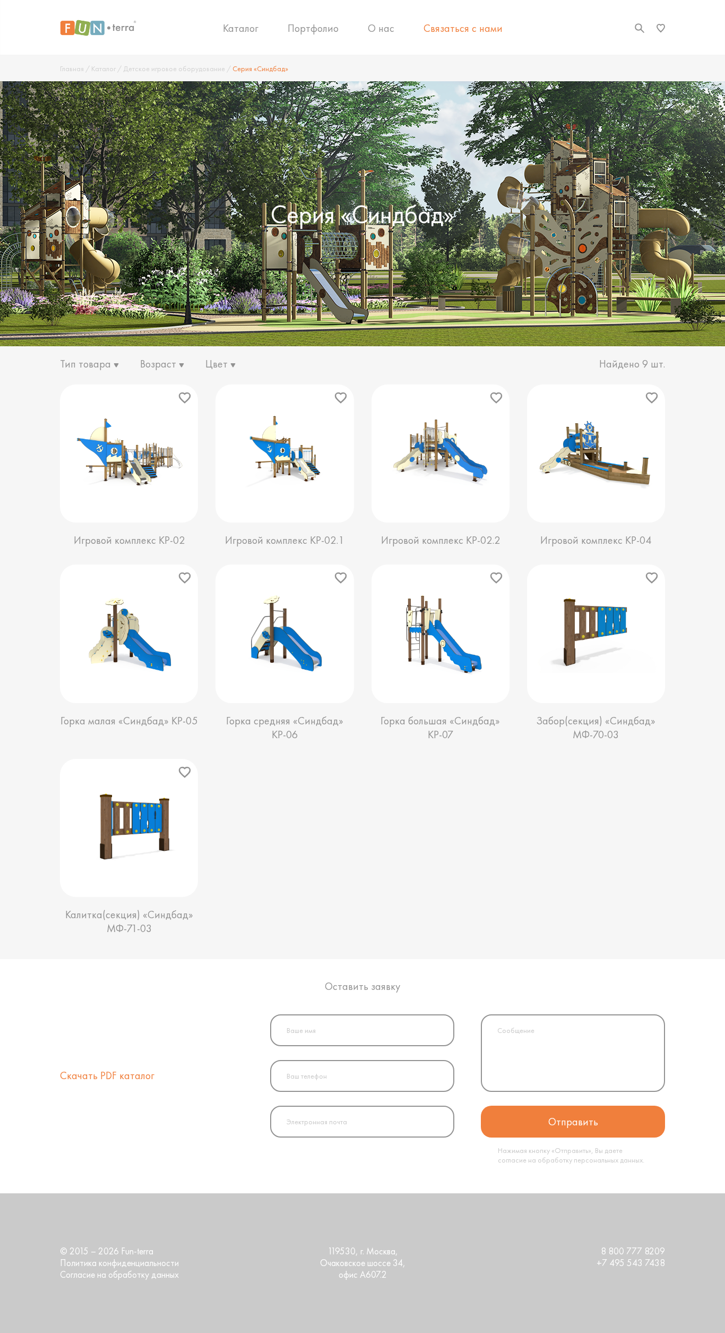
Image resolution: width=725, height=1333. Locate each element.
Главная (72, 68)
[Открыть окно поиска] (639, 28)
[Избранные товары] (661, 28)
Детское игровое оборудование (174, 68)
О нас (381, 28)
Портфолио (313, 28)
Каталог (240, 28)
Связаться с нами (463, 28)
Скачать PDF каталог (107, 1075)
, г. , (362, 1262)
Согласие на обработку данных (119, 1274)
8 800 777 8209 (633, 1251)
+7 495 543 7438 (631, 1263)
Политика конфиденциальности (119, 1263)
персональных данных (608, 1160)
